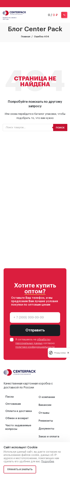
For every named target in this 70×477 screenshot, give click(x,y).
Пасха (9, 396)
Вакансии (45, 405)
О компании (47, 397)
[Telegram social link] (39, 3)
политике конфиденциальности (35, 347)
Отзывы (44, 413)
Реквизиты (46, 420)
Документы (46, 428)
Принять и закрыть (19, 469)
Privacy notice (60, 353)
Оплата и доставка (18, 411)
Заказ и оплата (49, 436)
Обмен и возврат (17, 418)
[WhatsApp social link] (30, 3)
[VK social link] (35, 3)
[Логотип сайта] (14, 12)
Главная (25, 36)
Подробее (47, 461)
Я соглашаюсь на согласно (35, 343)
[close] (68, 352)
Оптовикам (13, 404)
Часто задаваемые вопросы (18, 427)
